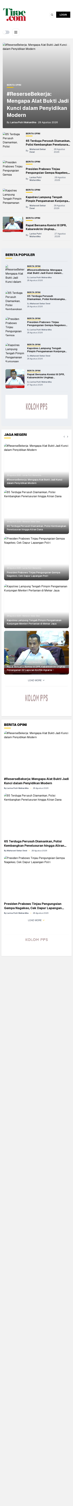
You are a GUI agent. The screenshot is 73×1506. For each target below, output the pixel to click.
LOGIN (63, 14)
